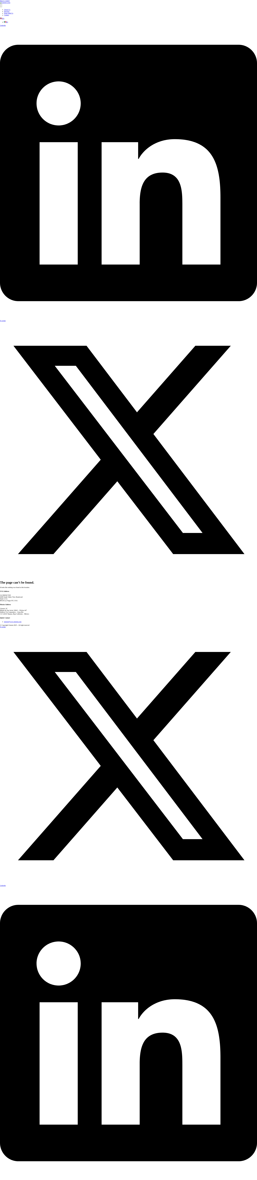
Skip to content (5, 1)
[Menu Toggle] (1, 5)
